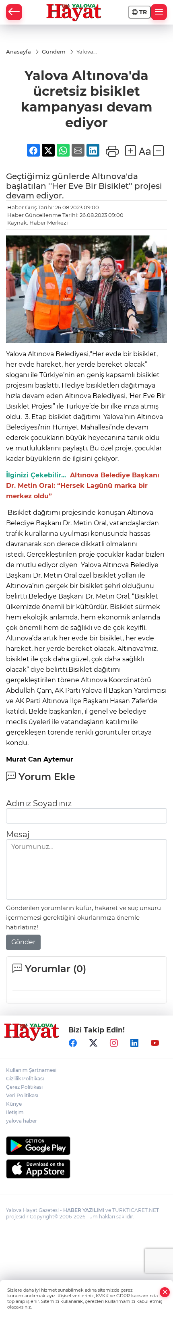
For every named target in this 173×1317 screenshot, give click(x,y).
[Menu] (159, 12)
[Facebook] (73, 1043)
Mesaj (17, 834)
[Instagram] (114, 1043)
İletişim (15, 1112)
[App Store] (86, 1169)
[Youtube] (155, 1043)
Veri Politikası (22, 1095)
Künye (14, 1104)
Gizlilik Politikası (25, 1078)
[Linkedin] (134, 1043)
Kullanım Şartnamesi (31, 1070)
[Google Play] (86, 1145)
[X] (93, 1043)
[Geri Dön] (14, 12)
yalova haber (21, 1121)
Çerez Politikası (24, 1087)
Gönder (23, 942)
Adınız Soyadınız (39, 803)
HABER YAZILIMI (83, 1210)
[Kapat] (165, 1292)
